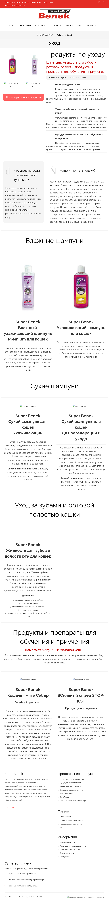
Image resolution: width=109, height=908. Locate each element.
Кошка (60, 35)
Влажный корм (66, 793)
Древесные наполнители (70, 786)
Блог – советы (66, 817)
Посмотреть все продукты (23, 97)
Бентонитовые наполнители (72, 779)
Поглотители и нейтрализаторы (73, 801)
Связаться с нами (67, 853)
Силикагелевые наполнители (72, 790)
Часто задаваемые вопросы (71, 824)
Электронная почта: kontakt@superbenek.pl (26, 880)
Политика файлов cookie (70, 849)
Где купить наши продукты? (71, 820)
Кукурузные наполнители (70, 783)
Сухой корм (65, 797)
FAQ (61, 827)
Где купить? (65, 857)
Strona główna (45, 35)
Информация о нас (67, 842)
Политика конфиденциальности (73, 846)
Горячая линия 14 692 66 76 (22, 873)
